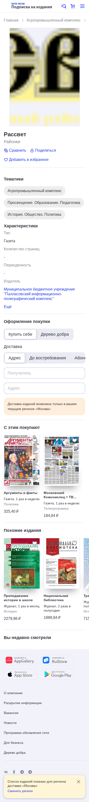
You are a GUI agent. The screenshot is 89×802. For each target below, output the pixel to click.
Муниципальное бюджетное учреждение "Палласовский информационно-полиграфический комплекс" (39, 294)
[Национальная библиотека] (62, 563)
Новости (10, 723)
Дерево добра (15, 752)
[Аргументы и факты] (22, 460)
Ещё (8, 307)
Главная (11, 20)
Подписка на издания (31, 7)
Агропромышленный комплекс (54, 20)
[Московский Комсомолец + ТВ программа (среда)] (62, 460)
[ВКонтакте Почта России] (6, 772)
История (10, 611)
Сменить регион (20, 791)
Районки (12, 141)
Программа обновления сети (26, 733)
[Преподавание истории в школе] (22, 563)
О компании (13, 693)
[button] (63, 6)
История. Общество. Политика (34, 214)
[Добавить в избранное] (34, 440)
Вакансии (11, 713)
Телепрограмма (56, 508)
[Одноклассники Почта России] (14, 772)
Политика (11, 504)
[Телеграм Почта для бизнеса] (30, 772)
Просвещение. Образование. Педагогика (44, 203)
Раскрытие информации (23, 703)
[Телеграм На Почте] (22, 772)
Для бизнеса (13, 743)
